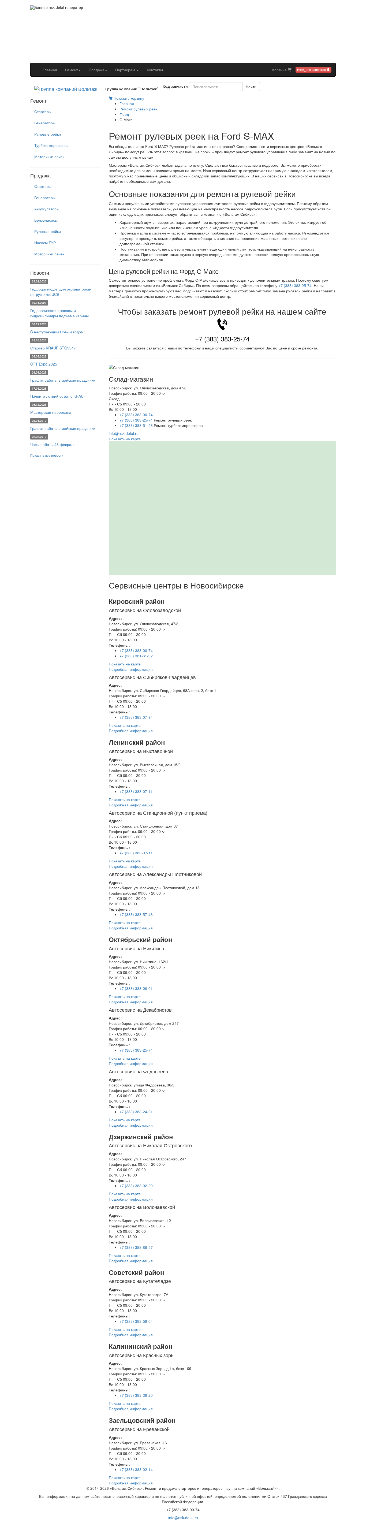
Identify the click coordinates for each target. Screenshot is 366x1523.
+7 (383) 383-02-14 (136, 1469)
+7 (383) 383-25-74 (295, 285)
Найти (251, 86)
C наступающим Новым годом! (57, 331)
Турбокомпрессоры (51, 145)
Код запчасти (175, 86)
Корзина (280, 69)
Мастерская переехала (50, 412)
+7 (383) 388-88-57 (136, 1247)
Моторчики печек (49, 156)
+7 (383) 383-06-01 (136, 988)
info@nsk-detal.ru (124, 433)
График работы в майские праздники (62, 380)
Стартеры (42, 111)
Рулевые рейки (47, 134)
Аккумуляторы (46, 208)
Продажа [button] (96, 69)
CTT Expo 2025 (43, 364)
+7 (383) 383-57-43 (136, 914)
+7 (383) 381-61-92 (136, 655)
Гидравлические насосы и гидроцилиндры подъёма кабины (59, 313)
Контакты (155, 69)
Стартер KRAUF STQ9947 (53, 348)
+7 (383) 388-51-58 (136, 425)
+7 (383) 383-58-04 (136, 1321)
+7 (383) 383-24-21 (136, 1111)
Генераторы (44, 122)
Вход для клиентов (312, 69)
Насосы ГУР (45, 242)
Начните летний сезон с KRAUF (58, 396)
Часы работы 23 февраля (53, 444)
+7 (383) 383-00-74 (136, 414)
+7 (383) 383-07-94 (136, 717)
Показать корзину (128, 98)
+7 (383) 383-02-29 (136, 1185)
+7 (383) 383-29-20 (136, 1395)
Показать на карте (125, 438)
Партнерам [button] (125, 69)
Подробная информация (131, 669)
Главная (52, 69)
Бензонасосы (46, 220)
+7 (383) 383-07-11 (136, 791)
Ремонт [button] (71, 69)
